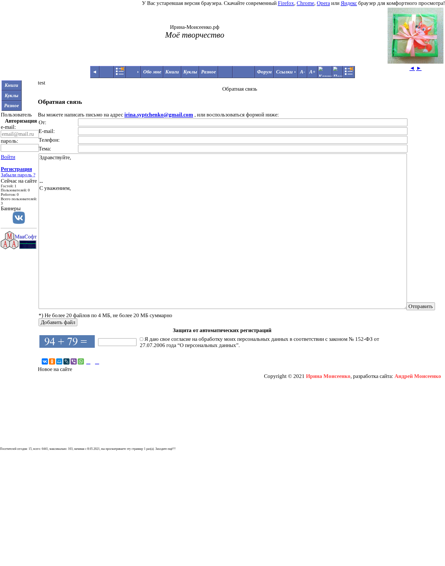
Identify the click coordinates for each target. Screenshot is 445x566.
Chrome (305, 3)
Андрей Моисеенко (418, 376)
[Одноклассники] (52, 361)
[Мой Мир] (59, 361)
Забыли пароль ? (18, 175)
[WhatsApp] (81, 361)
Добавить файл (58, 322)
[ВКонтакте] (45, 361)
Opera (323, 3)
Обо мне (152, 71)
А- (302, 71)
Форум (264, 71)
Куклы (190, 71)
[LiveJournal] (66, 361)
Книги (172, 71)
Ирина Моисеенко (328, 376)
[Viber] (74, 361)
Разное (208, 71)
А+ (312, 71)
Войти (8, 157)
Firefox (286, 3)
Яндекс (349, 3)
